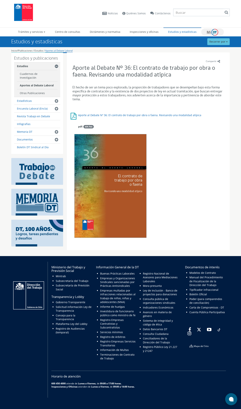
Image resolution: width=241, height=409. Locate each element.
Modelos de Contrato (202, 273)
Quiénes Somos (135, 13)
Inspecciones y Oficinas (64, 386)
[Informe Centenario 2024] (37, 233)
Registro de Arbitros (112, 337)
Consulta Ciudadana (156, 334)
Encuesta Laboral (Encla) (32, 108)
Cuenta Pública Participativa (207, 312)
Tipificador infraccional (203, 290)
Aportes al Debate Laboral (59, 50)
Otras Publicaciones (32, 93)
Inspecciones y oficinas (144, 32)
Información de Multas (114, 350)
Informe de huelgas (112, 306)
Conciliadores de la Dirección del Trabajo (156, 340)
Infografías (24, 124)
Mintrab (61, 276)
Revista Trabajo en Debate (33, 116)
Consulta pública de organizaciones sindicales (159, 301)
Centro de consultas (67, 32)
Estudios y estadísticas (182, 32)
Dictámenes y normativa (105, 32)
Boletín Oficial (198, 294)
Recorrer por (217, 41)
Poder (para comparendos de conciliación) (205, 301)
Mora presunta (152, 286)
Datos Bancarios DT (155, 329)
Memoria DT (24, 132)
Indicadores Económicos (158, 307)
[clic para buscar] (226, 12)
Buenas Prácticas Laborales (117, 273)
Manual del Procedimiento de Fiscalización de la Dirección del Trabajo (206, 281)
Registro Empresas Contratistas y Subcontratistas (112, 323)
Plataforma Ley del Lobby (71, 324)
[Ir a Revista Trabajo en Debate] (37, 171)
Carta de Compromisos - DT (206, 307)
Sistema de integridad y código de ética (158, 322)
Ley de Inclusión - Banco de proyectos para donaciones (160, 292)
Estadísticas (24, 101)
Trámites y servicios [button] (31, 32)
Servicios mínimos (111, 332)
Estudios (38, 50)
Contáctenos (163, 13)
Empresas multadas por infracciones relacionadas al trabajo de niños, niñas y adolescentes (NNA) (118, 296)
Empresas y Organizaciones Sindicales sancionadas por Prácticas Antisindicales (117, 282)
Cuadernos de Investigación (28, 75)
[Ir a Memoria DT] (37, 202)
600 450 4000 (58, 383)
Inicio (14, 50)
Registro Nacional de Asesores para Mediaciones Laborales (160, 277)
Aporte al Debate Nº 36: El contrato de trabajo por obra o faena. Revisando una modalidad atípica (139, 115)
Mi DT (212, 32)
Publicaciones (25, 50)
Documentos (25, 139)
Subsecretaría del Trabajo (72, 281)
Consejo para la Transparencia (65, 317)
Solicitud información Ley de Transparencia (74, 308)
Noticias (113, 13)
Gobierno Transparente (70, 302)
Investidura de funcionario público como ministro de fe (118, 313)
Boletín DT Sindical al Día (33, 147)
